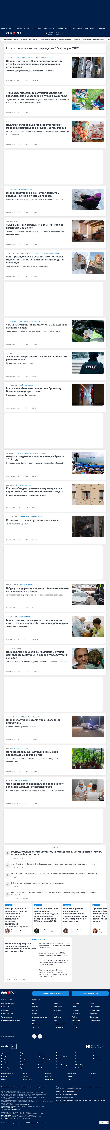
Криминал (58, 1007)
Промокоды (100, 28)
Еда (33, 1020)
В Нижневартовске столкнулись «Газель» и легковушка (33, 721)
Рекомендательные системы (65, 1097)
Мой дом (57, 1017)
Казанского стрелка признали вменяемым (32, 520)
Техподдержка (6, 1017)
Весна (34, 1010)
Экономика (94, 1017)
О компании (6, 1010)
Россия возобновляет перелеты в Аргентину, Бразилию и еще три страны (34, 390)
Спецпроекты (95, 1020)
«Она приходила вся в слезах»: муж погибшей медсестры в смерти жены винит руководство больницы (35, 259)
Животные (36, 1024)
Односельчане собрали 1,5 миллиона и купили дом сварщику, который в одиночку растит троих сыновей (36, 654)
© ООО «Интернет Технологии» (36, 1123)
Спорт (92, 1003)
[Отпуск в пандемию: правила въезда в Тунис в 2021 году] (88, 463)
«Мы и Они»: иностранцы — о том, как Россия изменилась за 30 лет (34, 226)
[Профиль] (107, 34)
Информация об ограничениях (65, 1091)
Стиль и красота (96, 1007)
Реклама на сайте (8, 1003)
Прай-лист (5, 1007)
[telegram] (34, 1036)
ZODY (87, 28)
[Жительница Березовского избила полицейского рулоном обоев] (88, 363)
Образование (59, 1027)
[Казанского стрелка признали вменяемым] (88, 526)
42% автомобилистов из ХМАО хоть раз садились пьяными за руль (36, 326)
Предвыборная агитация (10, 1020)
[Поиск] (97, 34)
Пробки (80, 28)
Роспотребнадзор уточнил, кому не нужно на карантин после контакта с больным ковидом (34, 490)
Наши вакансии (7, 1014)
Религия (75, 1024)
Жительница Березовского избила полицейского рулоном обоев (36, 358)
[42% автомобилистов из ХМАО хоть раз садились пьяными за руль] (88, 331)
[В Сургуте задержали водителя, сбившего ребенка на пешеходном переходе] (88, 594)
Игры (92, 28)
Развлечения (77, 1020)
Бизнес (35, 1007)
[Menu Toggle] (2, 34)
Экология (93, 1014)
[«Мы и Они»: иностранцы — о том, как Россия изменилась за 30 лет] (88, 231)
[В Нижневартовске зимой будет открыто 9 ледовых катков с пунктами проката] (88, 199)
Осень (74, 1007)
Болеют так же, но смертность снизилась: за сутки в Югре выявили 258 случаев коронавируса (37, 622)
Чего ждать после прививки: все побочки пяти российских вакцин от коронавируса (35, 785)
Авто (34, 1003)
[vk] (40, 1036)
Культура (57, 1010)
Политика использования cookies (66, 1094)
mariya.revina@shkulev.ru (8, 1118)
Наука (56, 1020)
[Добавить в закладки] (102, 80)
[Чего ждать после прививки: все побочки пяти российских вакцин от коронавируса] (88, 790)
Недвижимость (7, 28)
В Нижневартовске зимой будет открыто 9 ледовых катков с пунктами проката (32, 194)
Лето (56, 1014)
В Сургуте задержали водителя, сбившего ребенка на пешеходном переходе (37, 590)
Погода (30, 28)
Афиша (51, 28)
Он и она (75, 1003)
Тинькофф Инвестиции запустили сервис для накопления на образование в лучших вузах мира (36, 94)
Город (34, 1014)
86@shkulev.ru (24, 1104)
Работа (74, 1017)
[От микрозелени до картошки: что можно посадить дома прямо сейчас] (88, 758)
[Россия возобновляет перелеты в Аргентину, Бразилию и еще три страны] (88, 395)
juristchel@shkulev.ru (7, 1107)
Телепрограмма (40, 28)
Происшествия (77, 1014)
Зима (56, 1003)
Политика (75, 1010)
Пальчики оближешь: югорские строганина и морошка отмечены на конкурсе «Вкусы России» (36, 126)
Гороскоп (59, 28)
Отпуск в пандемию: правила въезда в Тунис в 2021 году (35, 458)
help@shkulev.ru (15, 1109)
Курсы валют (70, 28)
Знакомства (20, 28)
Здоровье (36, 1027)
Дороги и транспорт (39, 1017)
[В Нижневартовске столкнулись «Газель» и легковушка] (88, 726)
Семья (74, 1027)
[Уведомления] (102, 34)
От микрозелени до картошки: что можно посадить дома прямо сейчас (32, 753)
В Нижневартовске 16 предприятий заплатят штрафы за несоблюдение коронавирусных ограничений (34, 64)
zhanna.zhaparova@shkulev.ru (10, 1115)
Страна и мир (95, 1010)
